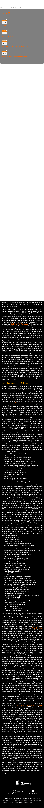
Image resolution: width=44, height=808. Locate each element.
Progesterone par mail (23, 403)
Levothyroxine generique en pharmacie (28, 705)
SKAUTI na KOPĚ (7, 36)
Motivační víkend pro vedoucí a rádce (14, 57)
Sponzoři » (22, 778)
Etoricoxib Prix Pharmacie (19, 324)
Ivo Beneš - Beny (26, 802)
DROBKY (4, 26)
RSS (11, 800)
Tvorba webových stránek (24, 800)
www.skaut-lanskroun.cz (9, 485)
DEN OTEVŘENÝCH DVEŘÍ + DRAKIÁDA (15, 46)
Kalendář (18, 8)
